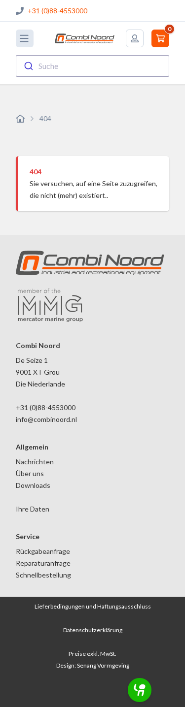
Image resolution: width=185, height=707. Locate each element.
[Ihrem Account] (135, 38)
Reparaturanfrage (43, 563)
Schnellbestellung (43, 575)
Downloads (33, 485)
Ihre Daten (32, 509)
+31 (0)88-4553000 (57, 10)
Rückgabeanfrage (43, 551)
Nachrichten (35, 461)
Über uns (30, 473)
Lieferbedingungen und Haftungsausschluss (93, 606)
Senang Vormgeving (103, 665)
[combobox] (92, 66)
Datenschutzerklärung (92, 630)
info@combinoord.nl (46, 419)
